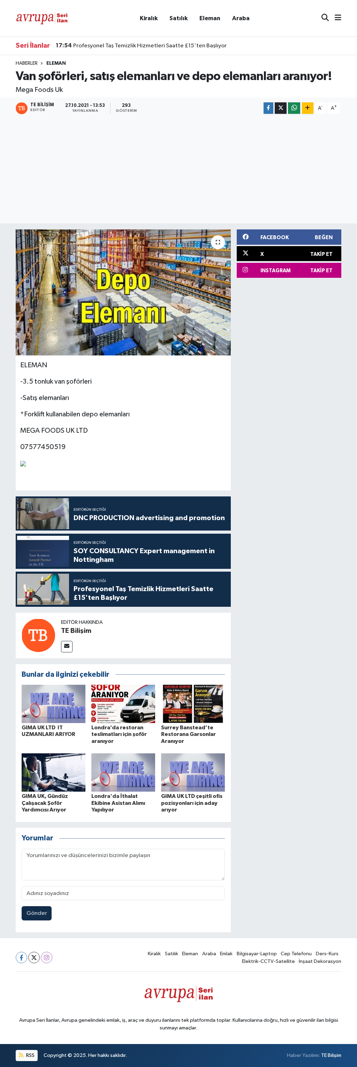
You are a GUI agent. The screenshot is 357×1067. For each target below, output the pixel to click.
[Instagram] (46, 957)
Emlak (226, 953)
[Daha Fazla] (307, 108)
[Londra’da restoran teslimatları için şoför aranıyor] (123, 704)
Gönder (36, 913)
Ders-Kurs (327, 953)
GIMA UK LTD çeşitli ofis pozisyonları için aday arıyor (191, 802)
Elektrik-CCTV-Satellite (268, 961)
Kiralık (149, 18)
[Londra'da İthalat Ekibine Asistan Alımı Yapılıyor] (123, 772)
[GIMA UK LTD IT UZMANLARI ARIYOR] (53, 704)
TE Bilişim (76, 630)
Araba (241, 18)
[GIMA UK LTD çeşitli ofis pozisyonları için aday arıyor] (193, 772)
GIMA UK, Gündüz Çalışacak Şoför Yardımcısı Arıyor (45, 802)
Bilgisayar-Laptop (257, 953)
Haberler (27, 63)
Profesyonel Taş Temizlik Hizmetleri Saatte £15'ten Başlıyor (141, 45)
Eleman (209, 18)
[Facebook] (21, 957)
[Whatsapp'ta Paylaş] (294, 108)
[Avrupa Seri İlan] (42, 18)
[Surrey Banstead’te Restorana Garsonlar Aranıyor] (193, 704)
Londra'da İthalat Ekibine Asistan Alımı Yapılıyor (118, 802)
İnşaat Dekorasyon (320, 961)
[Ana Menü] (335, 18)
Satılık (178, 18)
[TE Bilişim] (38, 635)
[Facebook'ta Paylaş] (268, 108)
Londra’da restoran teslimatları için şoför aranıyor (119, 734)
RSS (30, 1055)
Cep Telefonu (296, 953)
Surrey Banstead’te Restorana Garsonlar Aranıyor (188, 734)
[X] (34, 957)
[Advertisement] (178, 170)
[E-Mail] (67, 646)
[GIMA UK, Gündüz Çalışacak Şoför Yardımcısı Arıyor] (53, 772)
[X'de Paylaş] (281, 108)
